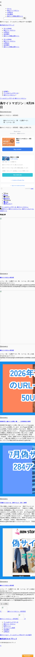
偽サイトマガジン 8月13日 (7, 277)
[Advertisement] (17, 70)
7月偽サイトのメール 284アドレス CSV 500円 (13, 502)
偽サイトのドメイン (15, 209)
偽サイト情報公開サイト (11, 36)
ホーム (7, 28)
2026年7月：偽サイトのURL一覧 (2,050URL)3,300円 (15, 421)
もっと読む (4, 604)
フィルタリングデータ (9, 207)
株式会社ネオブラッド (7, 25)
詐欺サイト (3, 211)
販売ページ (7, 626)
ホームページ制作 (9, 628)
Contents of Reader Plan (18, 180)
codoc (32, 188)
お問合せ (6, 32)
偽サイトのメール (28, 209)
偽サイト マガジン (9, 30)
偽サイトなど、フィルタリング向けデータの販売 (16, 635)
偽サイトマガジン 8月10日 (7, 585)
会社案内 (6, 34)
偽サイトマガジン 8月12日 (7, 350)
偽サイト (5, 209)
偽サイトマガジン (22, 207)
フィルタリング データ (11, 622)
